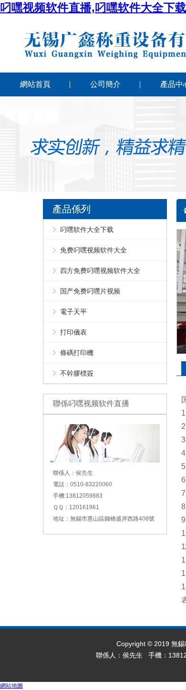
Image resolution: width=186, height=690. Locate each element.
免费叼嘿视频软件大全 (93, 250)
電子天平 (73, 311)
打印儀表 (73, 332)
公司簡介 (105, 84)
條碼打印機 (76, 352)
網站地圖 (11, 685)
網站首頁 (35, 84)
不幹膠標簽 (76, 373)
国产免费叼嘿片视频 (90, 291)
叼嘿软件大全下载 (87, 229)
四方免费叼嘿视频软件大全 (100, 270)
